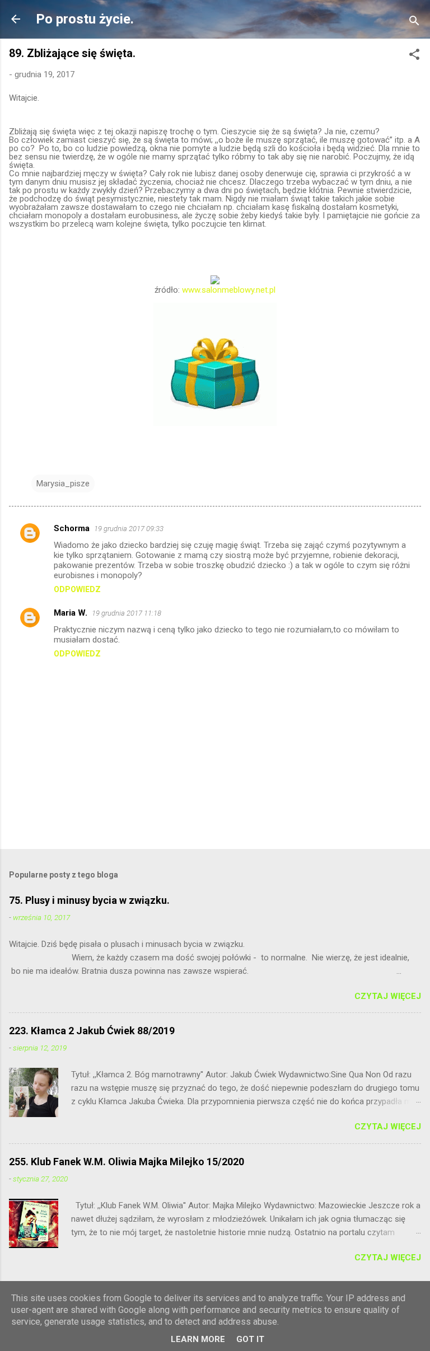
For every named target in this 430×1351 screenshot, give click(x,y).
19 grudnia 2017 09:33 (128, 528)
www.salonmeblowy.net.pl (228, 290)
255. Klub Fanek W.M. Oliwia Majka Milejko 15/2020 (126, 1161)
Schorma (72, 528)
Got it (250, 1339)
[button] (414, 56)
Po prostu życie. (85, 19)
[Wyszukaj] (414, 23)
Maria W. (70, 613)
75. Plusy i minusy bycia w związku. (89, 900)
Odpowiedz (77, 589)
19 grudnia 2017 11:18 (126, 613)
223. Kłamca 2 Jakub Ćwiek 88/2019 (92, 1030)
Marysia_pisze (63, 484)
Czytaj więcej (387, 996)
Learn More (198, 1339)
